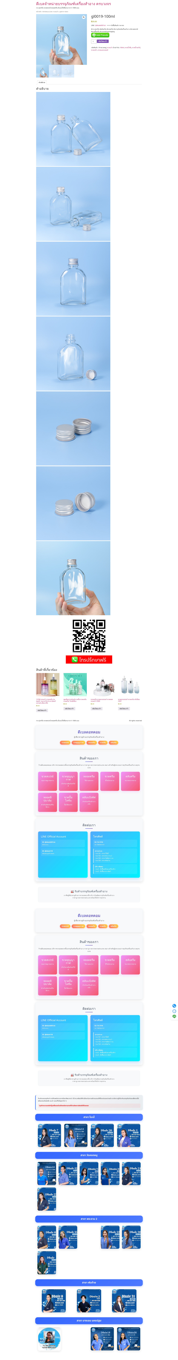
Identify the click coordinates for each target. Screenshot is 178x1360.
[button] (83, 17)
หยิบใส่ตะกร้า (102, 41)
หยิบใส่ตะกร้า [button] (42, 710)
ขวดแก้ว (55, 12)
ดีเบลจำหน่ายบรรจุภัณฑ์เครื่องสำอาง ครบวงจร (73, 3)
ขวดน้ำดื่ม (128, 48)
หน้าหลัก (38, 12)
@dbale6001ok (100, 25)
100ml (122, 48)
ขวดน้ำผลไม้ (136, 48)
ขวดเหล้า (94, 50)
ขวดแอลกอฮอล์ (103, 50)
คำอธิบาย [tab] (42, 82)
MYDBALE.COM (47, 12)
